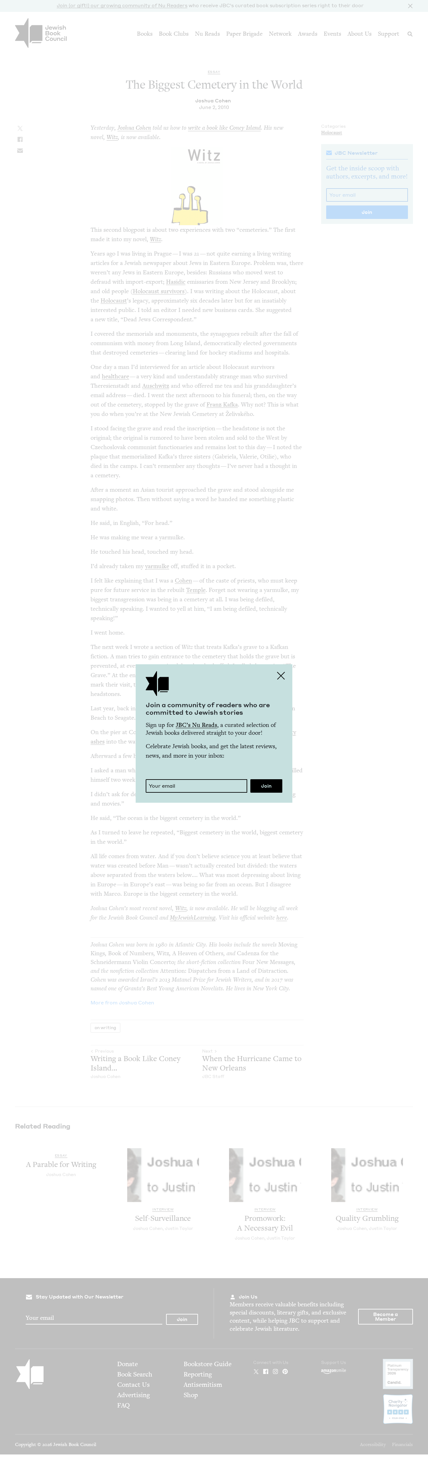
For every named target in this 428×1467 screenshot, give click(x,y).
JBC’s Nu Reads (196, 724)
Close (281, 675)
